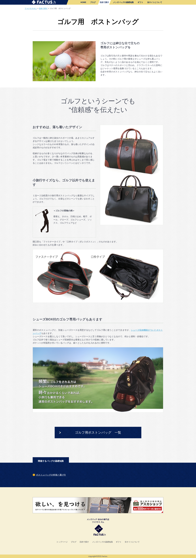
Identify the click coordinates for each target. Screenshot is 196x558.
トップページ (62, 542)
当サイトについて (154, 2)
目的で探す (104, 2)
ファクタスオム (31, 8)
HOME (83, 2)
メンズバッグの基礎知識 (123, 2)
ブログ (93, 2)
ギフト (140, 2)
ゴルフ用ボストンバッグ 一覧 (98, 432)
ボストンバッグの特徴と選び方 (51, 475)
